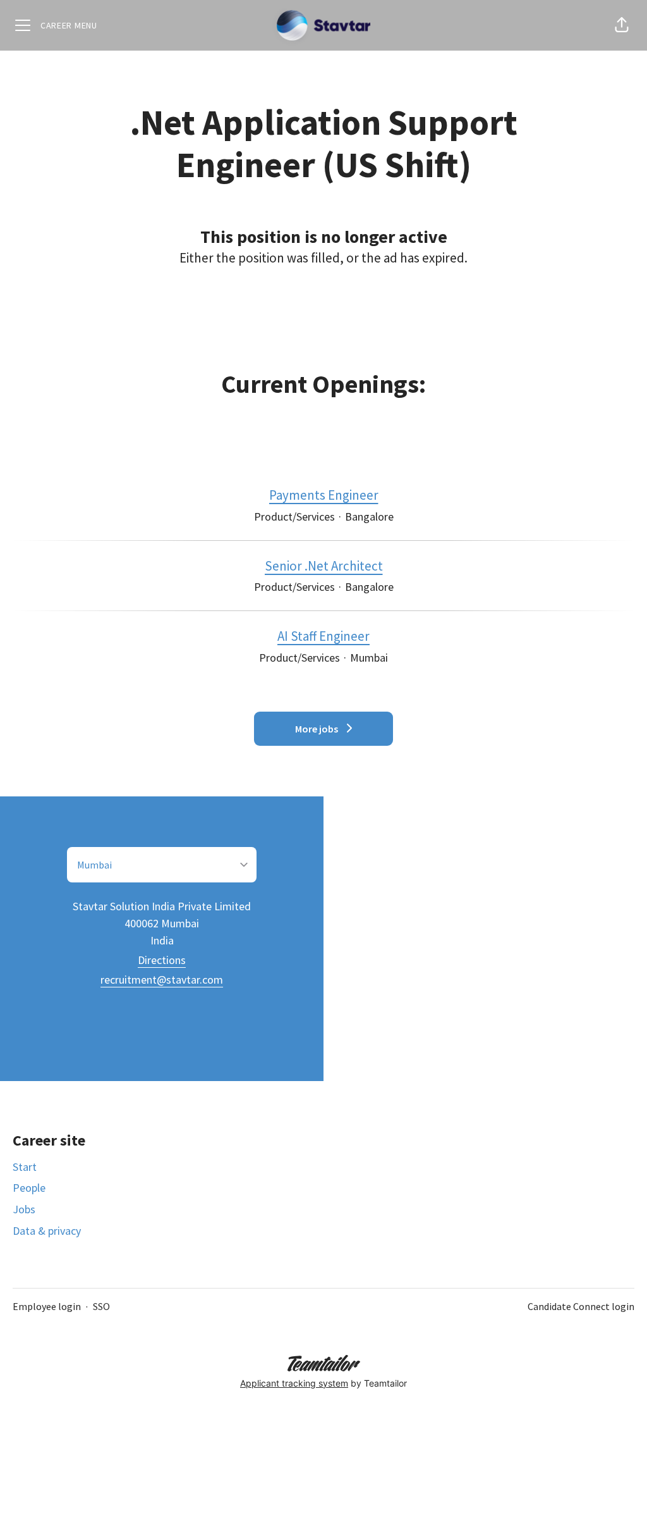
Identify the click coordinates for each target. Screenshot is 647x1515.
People (29, 1187)
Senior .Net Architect (324, 565)
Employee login (47, 1306)
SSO (101, 1306)
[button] (621, 25)
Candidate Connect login (581, 1306)
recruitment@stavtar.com (161, 979)
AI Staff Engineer (323, 636)
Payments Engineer (323, 495)
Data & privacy (47, 1230)
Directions (162, 960)
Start (25, 1166)
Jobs (24, 1209)
